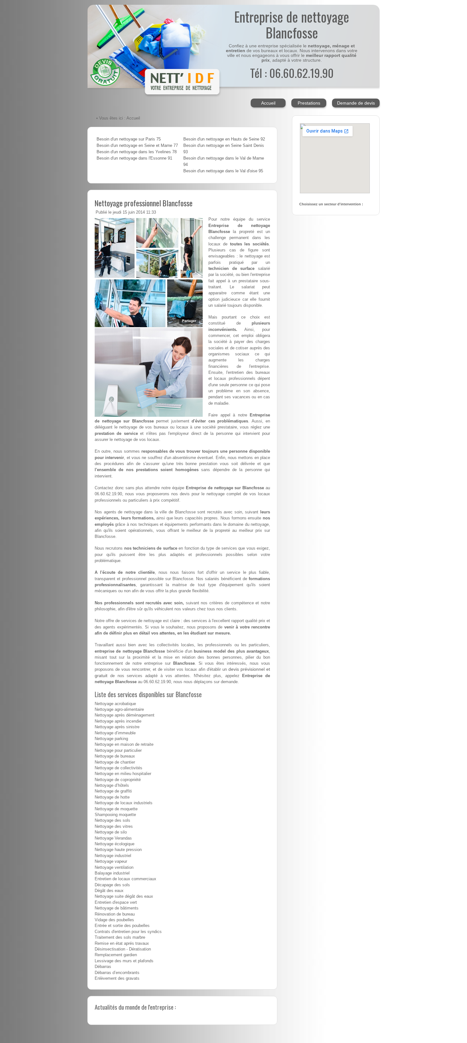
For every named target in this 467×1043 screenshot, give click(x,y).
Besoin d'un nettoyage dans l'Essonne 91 (134, 158)
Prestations (309, 103)
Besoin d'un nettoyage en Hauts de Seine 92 (224, 139)
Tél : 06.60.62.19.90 (292, 72)
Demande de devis (356, 103)
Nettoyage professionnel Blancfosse (144, 203)
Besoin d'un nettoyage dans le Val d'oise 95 (223, 171)
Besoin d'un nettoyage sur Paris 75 (129, 139)
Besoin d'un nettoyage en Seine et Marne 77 (137, 145)
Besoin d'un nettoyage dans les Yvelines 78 (137, 152)
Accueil (268, 103)
